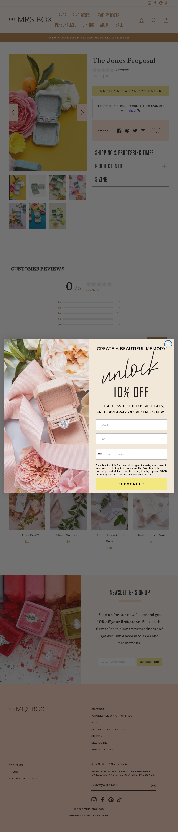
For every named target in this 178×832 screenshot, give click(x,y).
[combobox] (104, 454)
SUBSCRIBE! (131, 484)
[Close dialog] (168, 344)
